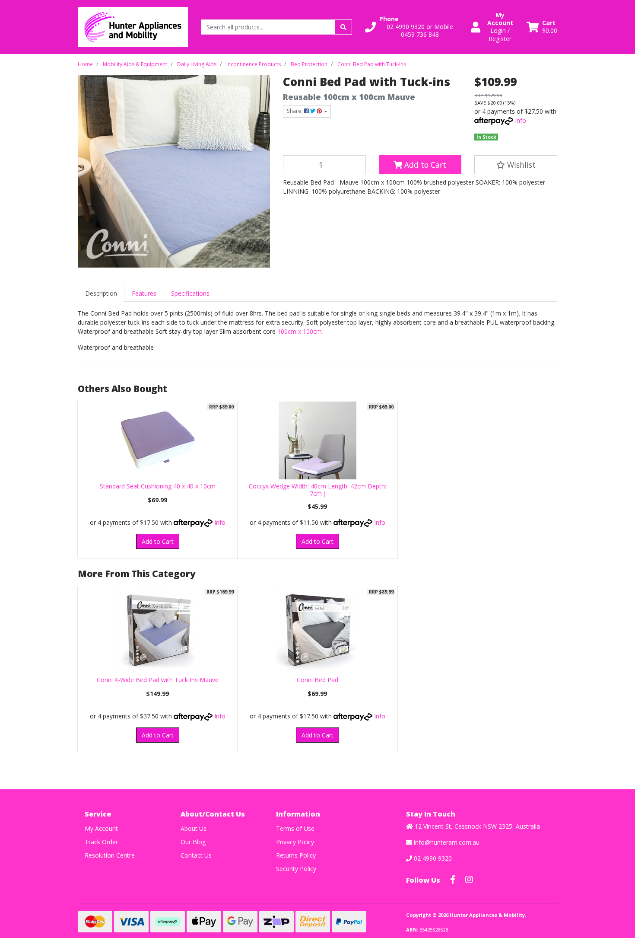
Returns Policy (296, 855)
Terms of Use (295, 828)
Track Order (101, 842)
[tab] (101, 293)
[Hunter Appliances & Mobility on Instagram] (469, 879)
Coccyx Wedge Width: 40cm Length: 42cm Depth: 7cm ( (317, 490)
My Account (101, 828)
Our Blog (193, 842)
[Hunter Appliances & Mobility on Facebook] (452, 879)
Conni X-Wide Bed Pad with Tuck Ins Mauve (158, 680)
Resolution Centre (110, 855)
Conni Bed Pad (317, 680)
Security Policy (296, 869)
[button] (412, 27)
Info (520, 120)
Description (101, 293)
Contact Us (196, 855)
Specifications (190, 293)
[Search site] (343, 27)
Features (144, 293)
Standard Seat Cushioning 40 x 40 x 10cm (158, 486)
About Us (193, 828)
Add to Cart (424, 165)
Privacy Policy (295, 842)
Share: (295, 111)
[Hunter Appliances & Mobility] (133, 26)
